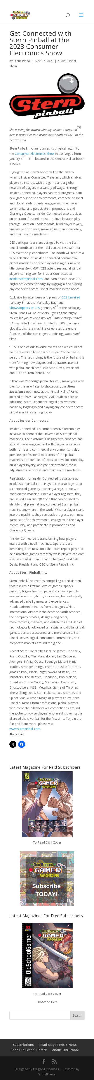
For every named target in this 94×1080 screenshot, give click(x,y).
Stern (13, 66)
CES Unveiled (71, 297)
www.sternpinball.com (24, 729)
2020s (61, 61)
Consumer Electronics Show (34, 154)
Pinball (72, 61)
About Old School (65, 1050)
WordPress (47, 1074)
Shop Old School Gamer (29, 1050)
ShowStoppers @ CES (24, 308)
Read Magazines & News (58, 1045)
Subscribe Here (47, 1002)
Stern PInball (22, 61)
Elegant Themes (46, 1069)
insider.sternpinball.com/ (26, 279)
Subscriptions (23, 1045)
